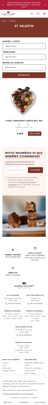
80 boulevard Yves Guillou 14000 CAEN (24, 331)
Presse (4, 365)
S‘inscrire (35, 170)
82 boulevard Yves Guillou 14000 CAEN (12, 299)
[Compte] (32, 13)
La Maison (5, 363)
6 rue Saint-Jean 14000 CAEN (35, 299)
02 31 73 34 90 (14, 303)
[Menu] (44, 14)
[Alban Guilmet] (8, 13)
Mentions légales (30, 373)
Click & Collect (35, 253)
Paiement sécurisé (13, 255)
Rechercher (24, 75)
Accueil (3, 21)
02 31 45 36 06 (37, 303)
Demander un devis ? (9, 370)
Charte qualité (7, 368)
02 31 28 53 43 (25, 335)
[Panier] (38, 13)
